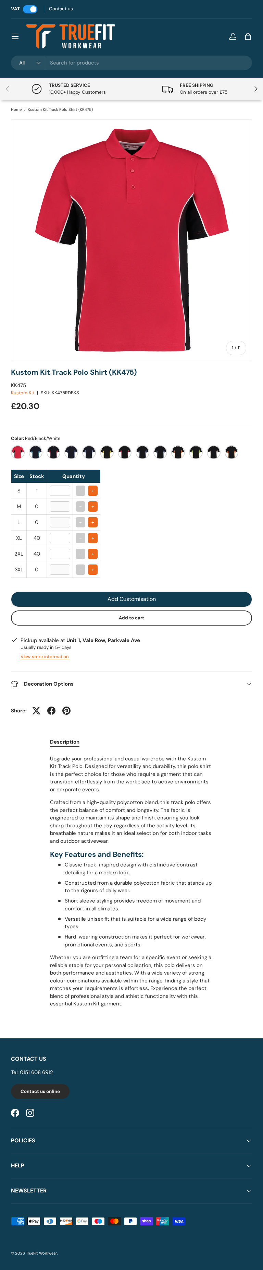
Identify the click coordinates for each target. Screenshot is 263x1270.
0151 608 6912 (36, 1072)
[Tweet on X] (36, 710)
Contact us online (40, 1091)
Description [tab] (64, 741)
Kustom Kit (22, 393)
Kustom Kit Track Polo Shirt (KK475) (60, 110)
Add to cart (131, 618)
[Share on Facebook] (51, 710)
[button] (247, 36)
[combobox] (131, 63)
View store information (45, 657)
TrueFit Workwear (41, 1253)
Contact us (61, 9)
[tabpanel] (131, 881)
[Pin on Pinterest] (66, 710)
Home (16, 110)
